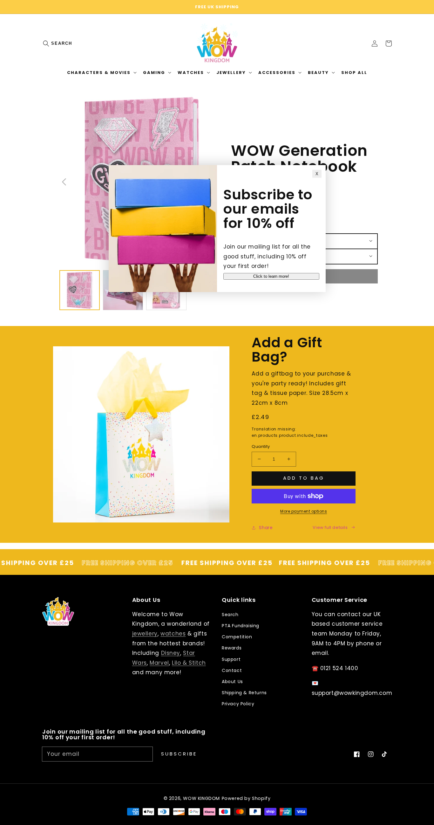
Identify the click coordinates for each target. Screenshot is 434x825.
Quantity (261, 446)
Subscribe (179, 753)
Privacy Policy (238, 704)
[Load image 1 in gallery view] (79, 290)
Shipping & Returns (244, 692)
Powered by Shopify (246, 798)
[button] (49, 43)
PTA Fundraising (240, 625)
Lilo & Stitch (189, 663)
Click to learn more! (271, 276)
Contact (232, 670)
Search (61, 43)
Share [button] (266, 527)
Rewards (231, 648)
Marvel (159, 663)
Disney (170, 653)
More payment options (303, 511)
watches (173, 633)
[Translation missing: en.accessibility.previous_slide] (64, 181)
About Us (232, 681)
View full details (330, 527)
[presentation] (52, 43)
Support (231, 659)
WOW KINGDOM (201, 798)
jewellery (145, 633)
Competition (237, 637)
